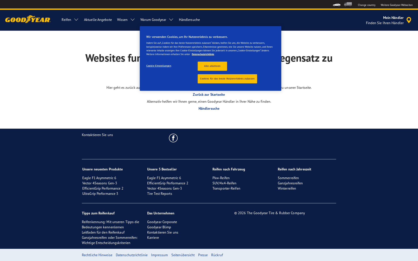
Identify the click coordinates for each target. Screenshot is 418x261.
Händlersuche (209, 108)
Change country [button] (367, 5)
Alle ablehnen (212, 65)
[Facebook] (173, 137)
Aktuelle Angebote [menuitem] (98, 19)
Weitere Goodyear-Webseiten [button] (397, 5)
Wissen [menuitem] (122, 19)
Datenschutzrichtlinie (203, 54)
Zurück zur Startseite (209, 94)
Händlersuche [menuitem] (189, 19)
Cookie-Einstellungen (158, 65)
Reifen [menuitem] (66, 19)
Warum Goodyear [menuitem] (153, 19)
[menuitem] (336, 4)
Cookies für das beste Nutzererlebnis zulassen (227, 78)
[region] (210, 58)
